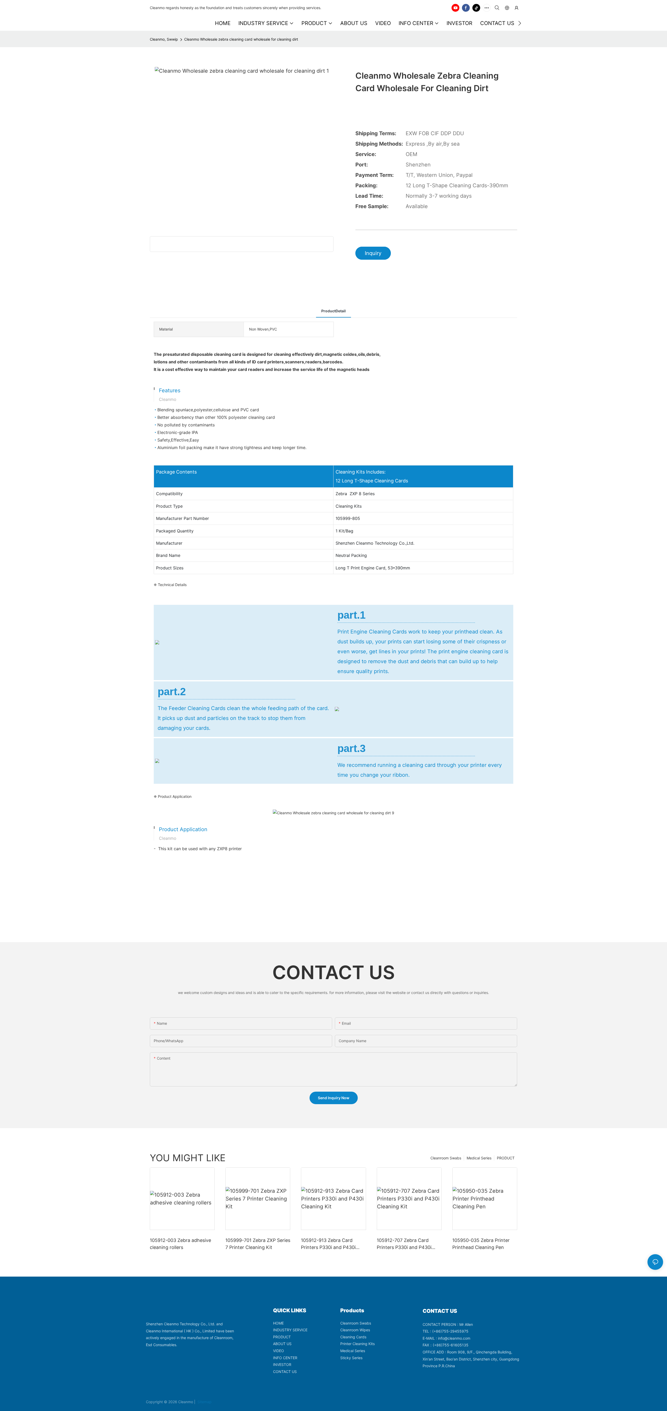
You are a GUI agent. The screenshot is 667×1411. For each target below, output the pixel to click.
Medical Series (479, 1158)
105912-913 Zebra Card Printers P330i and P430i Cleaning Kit (328, 1244)
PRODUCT (506, 1158)
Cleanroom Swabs (445, 1158)
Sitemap (204, 1402)
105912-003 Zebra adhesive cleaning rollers (180, 1244)
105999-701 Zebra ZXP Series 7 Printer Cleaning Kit (257, 1244)
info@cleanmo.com (454, 1338)
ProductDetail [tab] (333, 311)
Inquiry (373, 253)
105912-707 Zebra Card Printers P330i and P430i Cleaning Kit (404, 1244)
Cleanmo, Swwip (164, 39)
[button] (519, 23)
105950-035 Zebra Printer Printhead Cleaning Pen (481, 1244)
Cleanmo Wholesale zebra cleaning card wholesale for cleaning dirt (241, 39)
